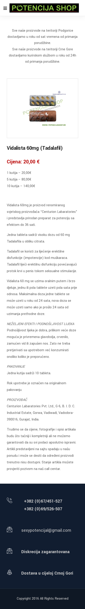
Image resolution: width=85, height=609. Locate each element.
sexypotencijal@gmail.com (46, 530)
